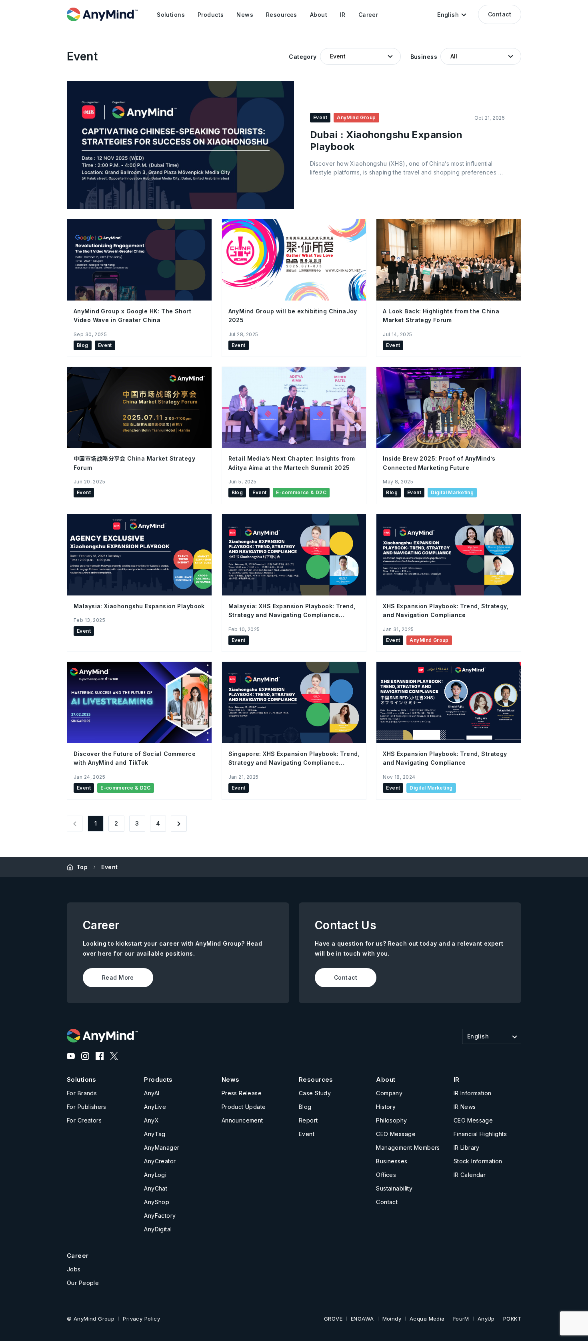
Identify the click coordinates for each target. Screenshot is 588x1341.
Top (82, 867)
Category (302, 56)
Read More (118, 977)
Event (109, 867)
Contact (499, 14)
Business (423, 56)
